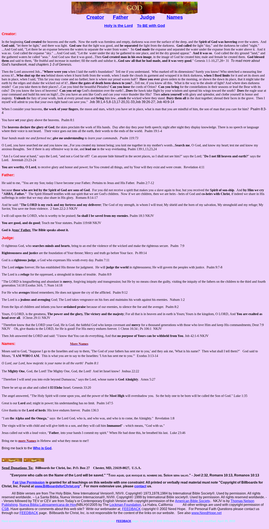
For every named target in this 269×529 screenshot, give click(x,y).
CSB (5, 509)
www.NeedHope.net (206, 513)
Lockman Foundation (125, 504)
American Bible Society (192, 501)
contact (140, 486)
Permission (29, 482)
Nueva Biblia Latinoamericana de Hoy (47, 504)
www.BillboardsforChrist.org (57, 486)
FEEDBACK (131, 509)
